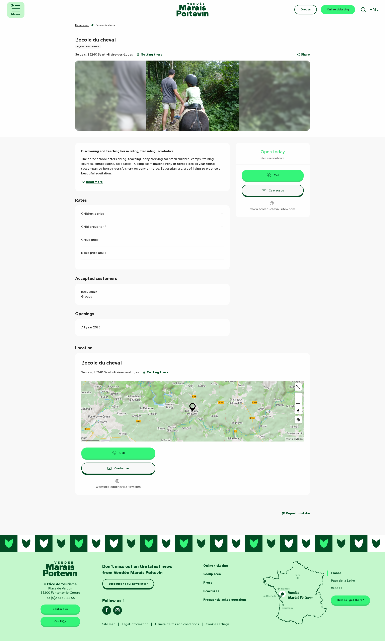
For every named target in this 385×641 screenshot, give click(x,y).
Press (207, 582)
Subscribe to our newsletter (128, 583)
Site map (108, 624)
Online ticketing (215, 565)
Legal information (135, 624)
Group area (212, 574)
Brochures (211, 591)
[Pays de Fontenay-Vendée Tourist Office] (192, 9)
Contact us (60, 609)
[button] (363, 9)
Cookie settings (217, 624)
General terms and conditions (177, 624)
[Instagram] (117, 612)
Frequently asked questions (224, 600)
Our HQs (60, 621)
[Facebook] (106, 612)
